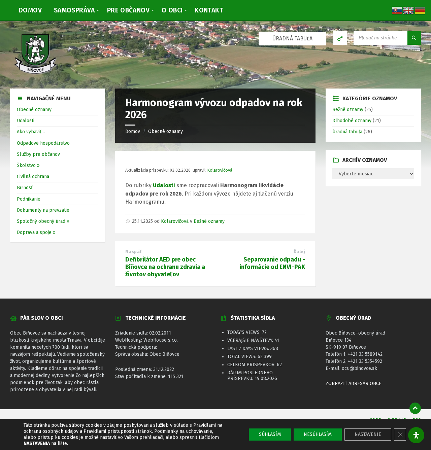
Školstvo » (28, 165)
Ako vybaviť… (31, 132)
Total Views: (242, 356)
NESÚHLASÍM (318, 434)
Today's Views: (244, 332)
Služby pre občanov (38, 154)
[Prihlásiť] (340, 38)
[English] (409, 10)
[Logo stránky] (35, 75)
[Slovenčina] (397, 10)
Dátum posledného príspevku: (250, 375)
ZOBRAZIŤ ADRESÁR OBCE (354, 383)
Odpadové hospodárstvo (43, 143)
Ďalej (299, 251)
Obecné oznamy (165, 131)
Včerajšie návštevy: (250, 340)
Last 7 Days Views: (248, 348)
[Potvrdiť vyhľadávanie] (414, 38)
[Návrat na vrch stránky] (415, 408)
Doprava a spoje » (36, 232)
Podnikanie (28, 199)
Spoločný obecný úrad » (43, 221)
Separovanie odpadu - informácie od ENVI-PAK (272, 263)
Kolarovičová (219, 170)
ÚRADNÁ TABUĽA (292, 38)
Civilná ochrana (33, 176)
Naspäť (133, 251)
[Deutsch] (420, 10)
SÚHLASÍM (270, 434)
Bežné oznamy (209, 221)
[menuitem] (30, 10)
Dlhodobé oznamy (351, 121)
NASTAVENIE (368, 434)
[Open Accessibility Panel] (416, 435)
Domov (132, 131)
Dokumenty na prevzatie (43, 210)
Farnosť (25, 188)
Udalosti (25, 121)
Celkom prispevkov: (252, 365)
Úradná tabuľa (347, 132)
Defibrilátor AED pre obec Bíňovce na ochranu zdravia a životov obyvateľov (165, 267)
